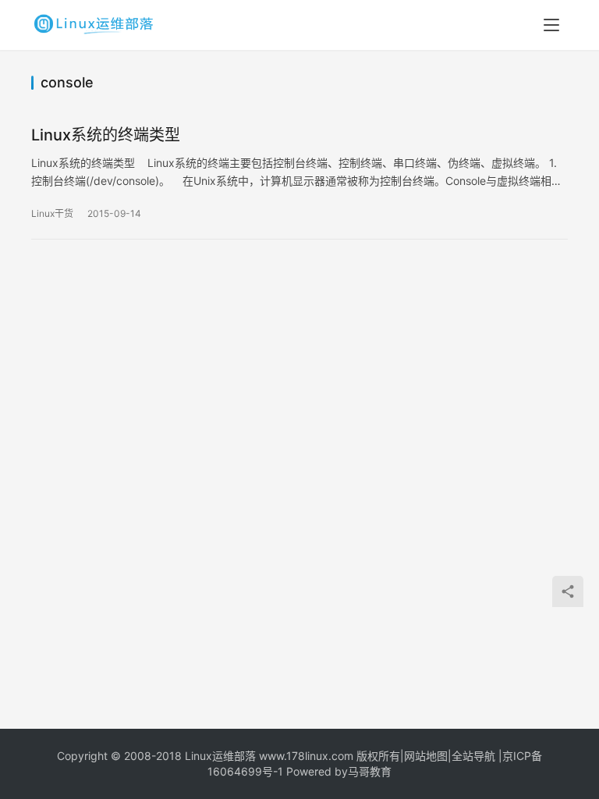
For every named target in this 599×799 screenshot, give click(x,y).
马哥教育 (370, 771)
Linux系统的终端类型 (105, 135)
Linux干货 (52, 213)
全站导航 (473, 755)
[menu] (551, 25)
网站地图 (426, 755)
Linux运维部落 (220, 755)
